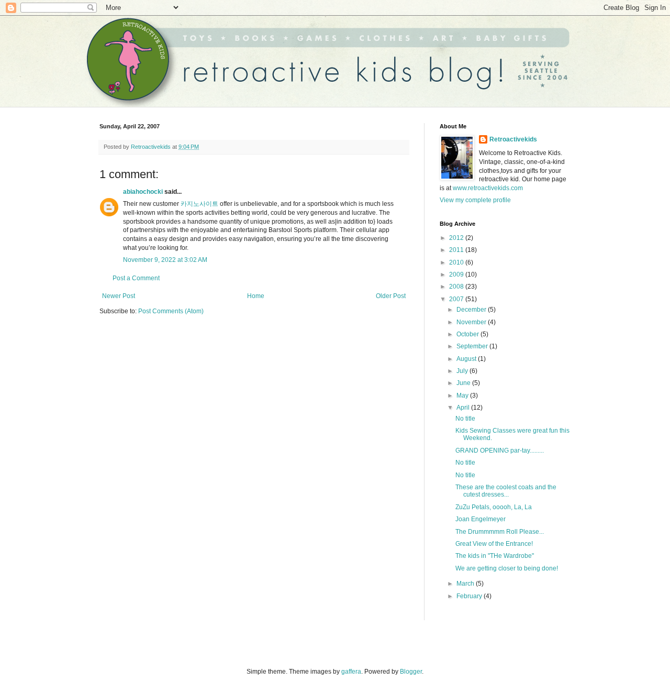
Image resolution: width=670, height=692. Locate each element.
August (467, 359)
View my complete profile (475, 200)
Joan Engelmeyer (480, 519)
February (470, 596)
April (463, 407)
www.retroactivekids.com (488, 188)
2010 (457, 262)
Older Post (391, 296)
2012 (457, 237)
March (466, 583)
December (472, 309)
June (464, 383)
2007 (457, 299)
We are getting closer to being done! (506, 568)
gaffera (351, 671)
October (468, 334)
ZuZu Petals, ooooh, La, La (493, 507)
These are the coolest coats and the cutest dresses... (505, 491)
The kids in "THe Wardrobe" (494, 555)
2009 (457, 274)
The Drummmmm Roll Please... (499, 531)
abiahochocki (143, 191)
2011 (457, 250)
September (472, 346)
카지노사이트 (199, 203)
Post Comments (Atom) (171, 311)
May (463, 395)
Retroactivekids (513, 139)
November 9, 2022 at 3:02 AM (165, 259)
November (472, 322)
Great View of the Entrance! (494, 543)
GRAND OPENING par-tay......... (499, 450)
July (463, 371)
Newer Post (118, 296)
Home (255, 296)
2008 (457, 286)
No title (465, 418)
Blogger (411, 671)
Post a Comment (136, 278)
